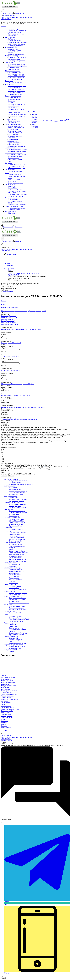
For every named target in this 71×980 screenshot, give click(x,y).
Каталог (3, 675)
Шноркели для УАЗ (7, 711)
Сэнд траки (4, 701)
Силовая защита (6, 697)
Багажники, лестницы (8, 677)
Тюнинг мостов (6, 706)
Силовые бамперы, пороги (9, 699)
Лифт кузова (5, 687)
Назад (10, 270)
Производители (6, 727)
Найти (3, 978)
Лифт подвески (5, 689)
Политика (4, 722)
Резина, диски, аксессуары (9, 694)
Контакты (4, 726)
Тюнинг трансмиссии (7, 707)
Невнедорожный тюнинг (9, 691)
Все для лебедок (6, 679)
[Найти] (1, 11)
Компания (4, 724)
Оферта (3, 719)
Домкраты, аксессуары (8, 682)
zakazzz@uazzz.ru (8, 291)
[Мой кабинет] (2, 224)
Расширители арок (6, 692)
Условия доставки (6, 716)
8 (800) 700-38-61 (6, 735)
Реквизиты (4, 721)
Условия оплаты (6, 714)
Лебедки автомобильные (8, 686)
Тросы (3, 704)
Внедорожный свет (7, 681)
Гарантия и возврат (7, 717)
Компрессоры (5, 684)
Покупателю (5, 712)
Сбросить (11, 476)
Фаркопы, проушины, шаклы (10, 709)
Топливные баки (6, 702)
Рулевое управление (7, 696)
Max (5, 731)
